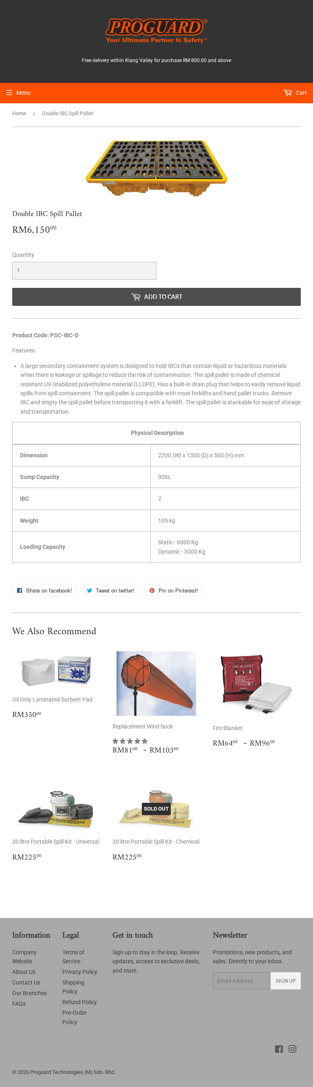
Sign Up (285, 981)
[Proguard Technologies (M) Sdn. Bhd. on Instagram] (293, 1050)
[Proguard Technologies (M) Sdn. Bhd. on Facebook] (279, 1050)
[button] (130, 741)
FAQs (19, 1003)
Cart (301, 92)
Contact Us (26, 982)
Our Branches (29, 993)
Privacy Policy (79, 972)
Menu (23, 92)
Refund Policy (79, 1002)
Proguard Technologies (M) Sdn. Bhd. (72, 1072)
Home (19, 113)
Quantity (23, 255)
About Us (23, 972)
